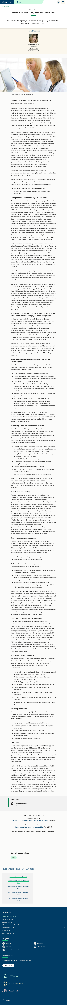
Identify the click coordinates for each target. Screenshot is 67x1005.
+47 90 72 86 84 (33, 48)
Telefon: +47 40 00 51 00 (9, 916)
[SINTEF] (7, 2)
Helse (13, 857)
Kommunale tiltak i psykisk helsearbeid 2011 (29, 827)
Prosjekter (6, 6)
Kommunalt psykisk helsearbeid (18, 876)
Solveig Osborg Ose (33, 44)
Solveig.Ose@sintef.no (33, 50)
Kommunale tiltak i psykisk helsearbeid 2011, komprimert (30, 820)
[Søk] (17, 2)
